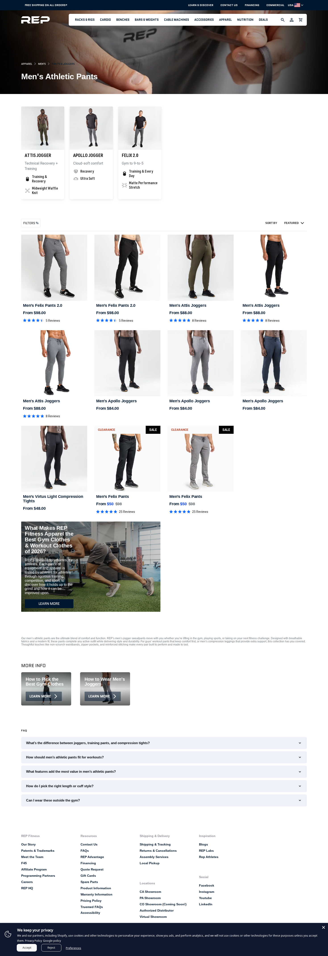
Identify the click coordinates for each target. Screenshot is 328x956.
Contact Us (229, 5)
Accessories (204, 20)
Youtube (205, 898)
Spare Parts (89, 882)
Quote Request (92, 869)
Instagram (206, 891)
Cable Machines (176, 20)
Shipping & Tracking (155, 844)
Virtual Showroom (153, 916)
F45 (24, 863)
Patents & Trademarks (37, 850)
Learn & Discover (200, 5)
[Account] (291, 20)
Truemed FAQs (92, 907)
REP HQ (27, 888)
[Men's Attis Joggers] (201, 268)
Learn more (49, 603)
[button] (84, 19)
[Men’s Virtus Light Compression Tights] (54, 459)
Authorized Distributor (157, 910)
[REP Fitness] (45, 20)
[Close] (323, 927)
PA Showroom (150, 898)
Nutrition (245, 20)
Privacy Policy (33, 941)
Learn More (40, 696)
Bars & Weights (147, 20)
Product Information (96, 888)
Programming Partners (38, 875)
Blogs (203, 844)
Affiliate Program (34, 869)
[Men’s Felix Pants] (127, 459)
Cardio (105, 20)
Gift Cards (88, 875)
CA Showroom (150, 891)
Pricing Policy (91, 900)
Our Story (28, 844)
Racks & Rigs (85, 20)
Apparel (225, 20)
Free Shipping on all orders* (46, 5)
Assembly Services (154, 857)
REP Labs (206, 850)
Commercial (275, 5)
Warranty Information (96, 894)
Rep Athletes (208, 857)
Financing (252, 5)
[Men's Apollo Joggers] (127, 363)
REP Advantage (92, 857)
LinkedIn (205, 904)
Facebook (206, 885)
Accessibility (90, 912)
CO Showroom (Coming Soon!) (163, 904)
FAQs (85, 850)
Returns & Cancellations (158, 850)
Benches (122, 20)
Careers (27, 882)
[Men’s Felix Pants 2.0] (54, 268)
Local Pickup (150, 863)
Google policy (52, 941)
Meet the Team (32, 857)
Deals (263, 20)
